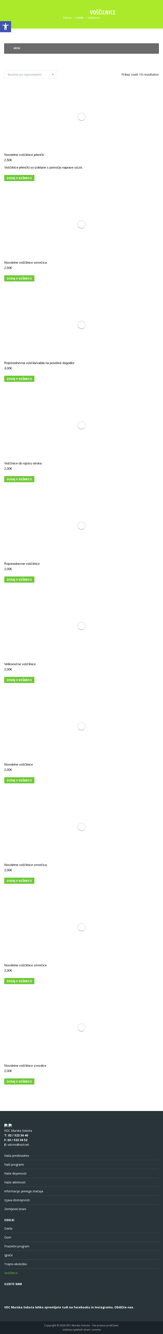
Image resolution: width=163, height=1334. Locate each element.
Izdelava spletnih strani (76, 1329)
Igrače (8, 1255)
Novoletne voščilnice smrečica (25, 262)
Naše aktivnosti (14, 1182)
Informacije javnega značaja (23, 1191)
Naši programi (14, 1164)
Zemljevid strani (15, 1209)
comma (96, 1329)
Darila (8, 1228)
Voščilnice (11, 1273)
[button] (5, 26)
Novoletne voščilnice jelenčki (24, 155)
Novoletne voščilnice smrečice (25, 965)
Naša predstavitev (16, 1156)
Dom (7, 1237)
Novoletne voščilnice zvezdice (25, 1065)
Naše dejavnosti (15, 1173)
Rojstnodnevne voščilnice (22, 563)
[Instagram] (25, 1301)
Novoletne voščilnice (18, 764)
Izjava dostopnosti (17, 1200)
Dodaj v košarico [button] (19, 178)
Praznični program (16, 1246)
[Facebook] (10, 1301)
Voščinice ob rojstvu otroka (23, 463)
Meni (17, 48)
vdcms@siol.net (18, 1145)
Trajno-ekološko (15, 1264)
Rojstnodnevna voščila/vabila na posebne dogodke (39, 363)
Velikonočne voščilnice (20, 664)
